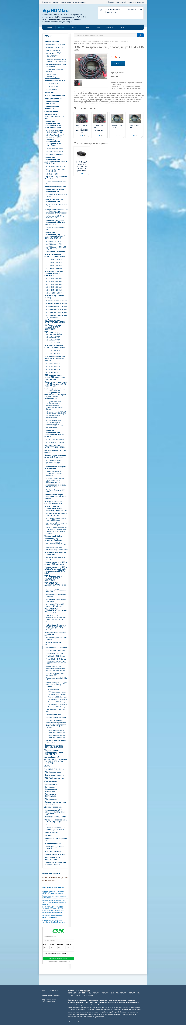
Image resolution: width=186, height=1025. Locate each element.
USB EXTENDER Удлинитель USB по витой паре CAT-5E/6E (55, 611)
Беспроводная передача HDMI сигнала (55, 468)
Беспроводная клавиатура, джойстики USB (54, 116)
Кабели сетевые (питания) (56, 717)
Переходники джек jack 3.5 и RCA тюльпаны (56, 679)
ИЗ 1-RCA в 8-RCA (53, 354)
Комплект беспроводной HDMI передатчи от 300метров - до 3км (55, 480)
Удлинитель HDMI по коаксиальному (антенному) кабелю (53, 538)
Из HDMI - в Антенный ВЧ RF (55, 228)
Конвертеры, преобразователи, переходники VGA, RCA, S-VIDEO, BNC (55, 160)
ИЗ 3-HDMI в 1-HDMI (54, 281)
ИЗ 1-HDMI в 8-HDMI (54, 266)
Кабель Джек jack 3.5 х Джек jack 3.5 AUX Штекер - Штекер (56, 684)
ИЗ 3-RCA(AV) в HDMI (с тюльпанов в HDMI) (55, 136)
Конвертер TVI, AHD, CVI (54, 854)
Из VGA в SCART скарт (55, 154)
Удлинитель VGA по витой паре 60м (56, 595)
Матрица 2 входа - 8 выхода (56, 309)
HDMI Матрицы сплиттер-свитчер (55, 297)
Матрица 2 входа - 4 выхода (56, 304)
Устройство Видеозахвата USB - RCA (55, 178)
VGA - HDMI (82, 993)
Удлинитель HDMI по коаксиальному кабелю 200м (56, 544)
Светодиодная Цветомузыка (50, 795)
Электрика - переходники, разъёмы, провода (55, 821)
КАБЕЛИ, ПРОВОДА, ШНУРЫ (53, 643)
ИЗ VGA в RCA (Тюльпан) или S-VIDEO (55, 170)
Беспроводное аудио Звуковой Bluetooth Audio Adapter (55, 496)
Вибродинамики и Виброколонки (52, 858)
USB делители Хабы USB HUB (55, 710)
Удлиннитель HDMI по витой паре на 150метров (56, 524)
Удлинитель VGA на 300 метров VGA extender (55, 605)
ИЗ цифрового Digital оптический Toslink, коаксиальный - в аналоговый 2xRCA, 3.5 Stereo (54, 405)
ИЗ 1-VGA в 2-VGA (53, 337)
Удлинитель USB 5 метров (57, 694)
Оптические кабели (53, 714)
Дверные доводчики (53, 807)
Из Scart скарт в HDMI (54, 151)
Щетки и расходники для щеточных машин (55, 863)
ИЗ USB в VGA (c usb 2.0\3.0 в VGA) (56, 205)
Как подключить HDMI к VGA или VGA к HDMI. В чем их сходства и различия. (54, 902)
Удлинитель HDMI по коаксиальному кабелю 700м (56, 549)
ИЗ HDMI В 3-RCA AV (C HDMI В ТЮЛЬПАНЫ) (55, 131)
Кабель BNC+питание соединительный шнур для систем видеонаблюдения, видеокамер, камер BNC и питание (56, 723)
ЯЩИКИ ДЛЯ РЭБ (53, 50)
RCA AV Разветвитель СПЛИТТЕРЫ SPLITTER (54, 347)
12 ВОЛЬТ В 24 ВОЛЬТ (54, 47)
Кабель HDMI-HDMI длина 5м (117, 127)
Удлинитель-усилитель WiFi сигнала (56, 638)
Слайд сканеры (51, 111)
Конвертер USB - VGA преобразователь (53, 200)
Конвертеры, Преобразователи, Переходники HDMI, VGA (54, 79)
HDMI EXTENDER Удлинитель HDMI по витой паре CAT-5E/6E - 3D (55, 508)
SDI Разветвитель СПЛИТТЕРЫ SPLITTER (54, 446)
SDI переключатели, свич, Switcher (55, 451)
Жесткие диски (50, 781)
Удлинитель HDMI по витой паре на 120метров (56, 519)
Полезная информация (53, 887)
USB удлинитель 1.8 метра (57, 692)
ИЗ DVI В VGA (51, 89)
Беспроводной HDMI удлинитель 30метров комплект (54, 473)
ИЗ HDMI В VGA (52, 84)
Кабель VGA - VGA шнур (55, 653)
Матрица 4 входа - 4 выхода (56, 312)
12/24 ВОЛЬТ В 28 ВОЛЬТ (55, 44)
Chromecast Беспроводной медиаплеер (50, 789)
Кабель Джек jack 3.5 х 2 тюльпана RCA (55, 674)
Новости (73, 27)
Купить (118, 63)
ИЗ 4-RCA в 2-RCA (53, 369)
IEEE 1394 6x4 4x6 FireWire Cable (56, 663)
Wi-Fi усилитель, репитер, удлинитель (55, 633)
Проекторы (49, 92)
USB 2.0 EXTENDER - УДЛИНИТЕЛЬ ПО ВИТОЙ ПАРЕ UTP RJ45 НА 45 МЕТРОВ (56, 627)
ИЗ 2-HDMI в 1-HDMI (54, 278)
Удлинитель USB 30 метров (57, 707)
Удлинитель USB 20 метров (57, 702)
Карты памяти (50, 784)
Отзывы (122, 27)
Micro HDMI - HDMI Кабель (56, 659)
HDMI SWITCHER (87, 995)
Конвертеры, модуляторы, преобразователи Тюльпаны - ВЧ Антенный (55, 211)
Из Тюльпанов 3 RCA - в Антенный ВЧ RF (55, 217)
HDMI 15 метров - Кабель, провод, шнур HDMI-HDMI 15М (82, 129)
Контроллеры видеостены (55, 252)
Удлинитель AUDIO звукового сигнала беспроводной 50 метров (55, 462)
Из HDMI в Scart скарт (54, 149)
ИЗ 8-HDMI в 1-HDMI (54, 290)
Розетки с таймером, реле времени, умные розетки (55, 829)
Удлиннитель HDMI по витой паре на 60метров (56, 514)
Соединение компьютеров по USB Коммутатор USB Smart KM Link (55, 384)
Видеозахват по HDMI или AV (56, 183)
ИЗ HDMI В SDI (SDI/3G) (55, 442)
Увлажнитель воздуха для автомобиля (56, 65)
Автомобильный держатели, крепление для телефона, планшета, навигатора (55, 760)
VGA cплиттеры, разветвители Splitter (53, 333)
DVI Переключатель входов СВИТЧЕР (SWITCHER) (52, 327)
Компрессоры (51, 74)
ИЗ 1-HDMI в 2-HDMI (54, 260)
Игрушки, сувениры (52, 851)
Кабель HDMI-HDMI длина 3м (135, 127)
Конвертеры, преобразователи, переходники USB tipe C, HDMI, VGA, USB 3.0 (55, 235)
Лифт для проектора (53, 98)
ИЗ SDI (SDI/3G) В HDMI (55, 439)
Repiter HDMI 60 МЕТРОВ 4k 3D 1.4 (56, 558)
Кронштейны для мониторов (51, 107)
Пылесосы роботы (52, 843)
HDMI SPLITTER (74, 995)
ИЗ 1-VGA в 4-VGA (53, 340)
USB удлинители (52, 689)
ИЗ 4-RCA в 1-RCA (53, 363)
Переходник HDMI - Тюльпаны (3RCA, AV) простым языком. (53, 892)
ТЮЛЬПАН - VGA (134, 993)
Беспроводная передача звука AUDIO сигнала (55, 456)
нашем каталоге (80, 2)
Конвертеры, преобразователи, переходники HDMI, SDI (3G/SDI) (54, 433)
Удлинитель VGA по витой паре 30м (56, 591)
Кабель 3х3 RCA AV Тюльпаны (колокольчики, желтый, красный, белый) (55, 668)
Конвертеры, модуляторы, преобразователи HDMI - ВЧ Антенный (55, 222)
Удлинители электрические (56, 825)
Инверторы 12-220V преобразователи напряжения (53, 55)
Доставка (85, 27)
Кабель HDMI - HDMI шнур (56, 647)
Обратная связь (110, 12)
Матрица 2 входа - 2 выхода (56, 301)
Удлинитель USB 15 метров (57, 699)
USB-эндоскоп (50, 799)
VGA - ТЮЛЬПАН (121, 993)
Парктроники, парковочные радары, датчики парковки (56, 60)
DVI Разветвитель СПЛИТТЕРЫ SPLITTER (54, 321)
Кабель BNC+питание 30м (56, 738)
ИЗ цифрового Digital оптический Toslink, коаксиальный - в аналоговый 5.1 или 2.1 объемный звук (54, 424)
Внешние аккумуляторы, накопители (55, 803)
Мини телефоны (51, 832)
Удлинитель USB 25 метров (57, 704)
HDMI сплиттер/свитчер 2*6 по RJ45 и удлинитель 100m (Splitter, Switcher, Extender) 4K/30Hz (56, 530)
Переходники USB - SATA (55, 817)
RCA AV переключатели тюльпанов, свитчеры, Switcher (54, 358)
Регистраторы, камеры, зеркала (54, 70)
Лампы (47, 766)
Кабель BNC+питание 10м (56, 733)
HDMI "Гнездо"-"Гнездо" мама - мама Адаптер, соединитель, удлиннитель (81, 166)
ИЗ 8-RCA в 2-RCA (53, 372)
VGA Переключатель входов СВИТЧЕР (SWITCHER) (53, 578)
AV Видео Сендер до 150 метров (55, 491)
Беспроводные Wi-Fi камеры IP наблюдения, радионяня (54, 812)
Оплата (97, 27)
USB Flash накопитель (54, 778)
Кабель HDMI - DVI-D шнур (56, 650)
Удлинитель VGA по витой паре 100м (56, 600)
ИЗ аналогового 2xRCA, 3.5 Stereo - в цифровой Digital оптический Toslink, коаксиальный (56, 414)
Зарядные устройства (54, 769)
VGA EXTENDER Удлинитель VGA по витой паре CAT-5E (55, 585)
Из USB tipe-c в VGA (53, 241)
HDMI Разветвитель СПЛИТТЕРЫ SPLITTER (54, 256)
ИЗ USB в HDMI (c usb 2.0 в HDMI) (56, 195)
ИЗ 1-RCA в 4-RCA (53, 351)
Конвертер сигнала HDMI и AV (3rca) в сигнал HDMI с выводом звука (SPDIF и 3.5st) (55, 570)
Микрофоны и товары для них (55, 839)
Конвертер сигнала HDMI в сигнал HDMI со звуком (55, 563)
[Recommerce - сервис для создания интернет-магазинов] (43, 1001)
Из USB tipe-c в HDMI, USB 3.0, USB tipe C (56, 248)
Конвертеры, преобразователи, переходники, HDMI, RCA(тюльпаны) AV (52, 124)
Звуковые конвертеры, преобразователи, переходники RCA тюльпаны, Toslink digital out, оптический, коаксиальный (55, 394)
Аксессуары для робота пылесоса (55, 847)
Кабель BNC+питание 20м (56, 735)
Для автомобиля (51, 41)
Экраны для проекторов (54, 95)
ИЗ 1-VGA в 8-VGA (53, 343)
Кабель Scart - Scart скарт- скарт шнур (56, 741)
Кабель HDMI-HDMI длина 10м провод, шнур (99, 128)
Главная (49, 27)
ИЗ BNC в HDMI (52, 174)
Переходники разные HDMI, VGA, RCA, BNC (53, 746)
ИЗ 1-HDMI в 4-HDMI (54, 263)
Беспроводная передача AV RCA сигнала (55, 486)
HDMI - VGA (72, 993)
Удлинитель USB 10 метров (57, 697)
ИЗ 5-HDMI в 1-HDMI (54, 287)
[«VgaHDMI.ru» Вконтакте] (101, 10)
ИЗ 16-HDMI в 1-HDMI (54, 293)
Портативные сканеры (54, 775)
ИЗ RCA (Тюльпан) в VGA (55, 166)
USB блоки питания (52, 772)
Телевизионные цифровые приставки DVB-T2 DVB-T (53, 752)
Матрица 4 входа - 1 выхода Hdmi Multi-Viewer (56, 316)
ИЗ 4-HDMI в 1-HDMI (54, 284)
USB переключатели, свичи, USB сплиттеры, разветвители (54, 377)
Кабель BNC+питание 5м (56, 730)
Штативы (48, 835)
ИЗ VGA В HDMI (52, 87)
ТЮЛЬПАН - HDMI (108, 993)
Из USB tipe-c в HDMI (54, 244)
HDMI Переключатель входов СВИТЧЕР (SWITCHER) (53, 273)
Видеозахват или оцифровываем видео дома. (54, 897)
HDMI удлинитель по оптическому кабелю (53, 502)
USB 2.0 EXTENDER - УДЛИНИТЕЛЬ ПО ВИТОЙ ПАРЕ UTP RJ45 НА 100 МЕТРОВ (56, 618)
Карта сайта (86, 990)
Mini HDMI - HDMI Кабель (55, 656)
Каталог (61, 27)
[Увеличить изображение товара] (89, 137)
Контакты (109, 27)
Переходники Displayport (55, 186)
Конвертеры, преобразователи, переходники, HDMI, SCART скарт (52, 143)
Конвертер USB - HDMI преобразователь (54, 190)
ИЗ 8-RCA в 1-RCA (53, 366)
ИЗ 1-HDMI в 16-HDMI (54, 268)
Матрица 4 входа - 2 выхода (56, 307)
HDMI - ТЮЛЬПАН (94, 993)
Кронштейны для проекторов (51, 102)
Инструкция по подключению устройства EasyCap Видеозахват (54, 921)
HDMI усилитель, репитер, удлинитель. (55, 553)
